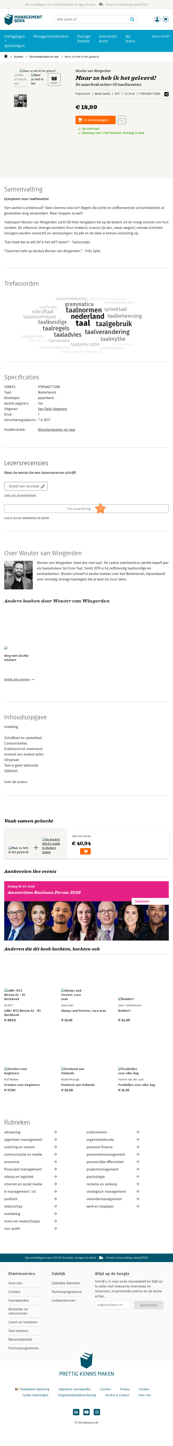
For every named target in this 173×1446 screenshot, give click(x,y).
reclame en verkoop (101, 1184)
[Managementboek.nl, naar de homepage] (23, 24)
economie (11, 1162)
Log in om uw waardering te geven (26, 517)
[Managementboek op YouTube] (86, 1412)
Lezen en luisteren (23, 1322)
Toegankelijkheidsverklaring (77, 1395)
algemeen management (23, 1140)
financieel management (23, 1169)
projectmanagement (102, 1169)
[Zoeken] (132, 19)
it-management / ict (20, 1192)
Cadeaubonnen (64, 1300)
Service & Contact (117, 1395)
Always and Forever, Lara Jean (83, 1011)
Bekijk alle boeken (17, 679)
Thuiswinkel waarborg (34, 1389)
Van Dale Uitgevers (52, 409)
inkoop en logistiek (18, 1177)
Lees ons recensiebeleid (20, 495)
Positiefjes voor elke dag (136, 1085)
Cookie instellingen (35, 1395)
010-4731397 (161, 36)
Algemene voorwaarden (75, 1389)
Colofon (105, 1389)
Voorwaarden (18, 1300)
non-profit (12, 1229)
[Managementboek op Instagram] (97, 1412)
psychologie (95, 1177)
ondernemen (96, 1132)
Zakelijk (58, 1273)
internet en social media (23, 1184)
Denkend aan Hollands (78, 1085)
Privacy (125, 1389)
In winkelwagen (96, 120)
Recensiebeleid (20, 1339)
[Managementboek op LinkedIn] (76, 1412)
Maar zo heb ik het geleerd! (82, 56)
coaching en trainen (19, 1147)
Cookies (144, 1389)
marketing (12, 1214)
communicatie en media (23, 1154)
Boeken (18, 56)
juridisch (11, 1199)
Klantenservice (21, 1273)
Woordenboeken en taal (44, 56)
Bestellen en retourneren (18, 1311)
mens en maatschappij (22, 1221)
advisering (12, 1132)
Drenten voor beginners (22, 1085)
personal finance (99, 1147)
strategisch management (106, 1192)
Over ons (15, 1283)
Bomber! (124, 1011)
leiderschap (13, 1206)
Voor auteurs (18, 1331)
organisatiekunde (100, 1140)
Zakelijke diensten (66, 1283)
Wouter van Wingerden (93, 71)
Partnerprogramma (23, 1348)
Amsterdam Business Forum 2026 (44, 892)
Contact (14, 1292)
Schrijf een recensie (24, 486)
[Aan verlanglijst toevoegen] (122, 120)
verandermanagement (104, 1199)
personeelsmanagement (105, 1154)
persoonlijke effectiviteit (105, 1162)
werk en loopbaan (100, 1206)
